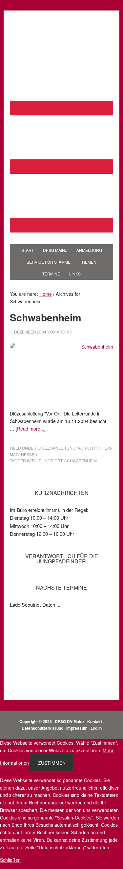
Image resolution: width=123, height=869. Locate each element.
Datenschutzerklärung (42, 728)
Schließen (10, 860)
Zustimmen (52, 762)
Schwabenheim (45, 317)
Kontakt (94, 721)
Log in (96, 728)
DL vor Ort (50, 460)
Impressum (77, 728)
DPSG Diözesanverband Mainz (61, 30)
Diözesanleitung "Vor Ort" (67, 448)
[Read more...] (31, 428)
